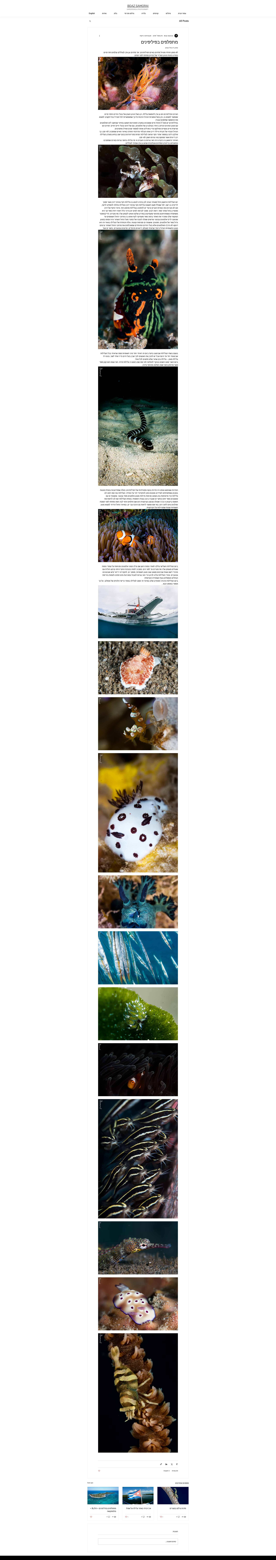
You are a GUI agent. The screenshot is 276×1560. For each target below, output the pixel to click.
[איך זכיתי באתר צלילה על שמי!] (138, 1495)
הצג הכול (90, 1483)
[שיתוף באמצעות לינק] (161, 1464)
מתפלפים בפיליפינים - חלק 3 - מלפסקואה (103, 1510)
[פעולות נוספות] (99, 35)
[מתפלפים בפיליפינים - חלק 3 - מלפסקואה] (103, 1495)
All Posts (184, 21)
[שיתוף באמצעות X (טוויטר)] (172, 1464)
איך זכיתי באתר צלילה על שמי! (138, 1508)
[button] (90, 21)
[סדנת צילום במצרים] (173, 1495)
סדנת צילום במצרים (178, 1508)
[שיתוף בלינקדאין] (166, 1464)
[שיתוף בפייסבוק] (177, 1464)
